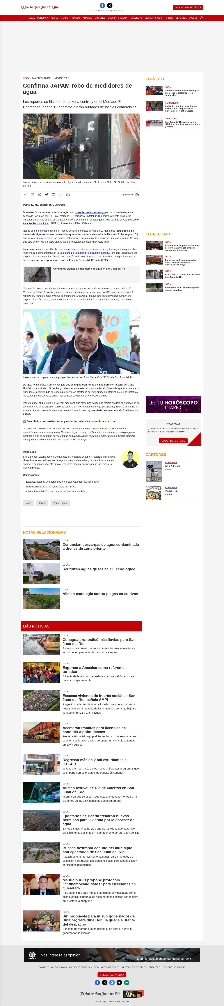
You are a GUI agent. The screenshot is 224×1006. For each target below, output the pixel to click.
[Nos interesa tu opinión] (112, 955)
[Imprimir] (68, 194)
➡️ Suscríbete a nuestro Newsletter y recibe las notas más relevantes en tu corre (69, 421)
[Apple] (119, 982)
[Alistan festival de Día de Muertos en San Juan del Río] (41, 794)
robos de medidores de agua (90, 212)
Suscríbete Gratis (173, 440)
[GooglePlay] (126, 982)
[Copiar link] (60, 194)
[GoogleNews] (112, 982)
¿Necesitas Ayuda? (112, 975)
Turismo (168, 18)
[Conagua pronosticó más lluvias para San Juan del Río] (41, 646)
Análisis (87, 18)
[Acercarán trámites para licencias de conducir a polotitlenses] (41, 736)
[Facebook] (102, 5)
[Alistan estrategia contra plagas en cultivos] (41, 598)
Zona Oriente (60, 503)
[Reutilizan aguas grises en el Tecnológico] (41, 573)
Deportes (181, 18)
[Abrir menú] (23, 18)
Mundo (64, 18)
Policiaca (42, 18)
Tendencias (136, 18)
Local (31, 18)
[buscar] (201, 18)
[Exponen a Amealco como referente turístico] (41, 674)
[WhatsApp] (40, 194)
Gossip (112, 18)
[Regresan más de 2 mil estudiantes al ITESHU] (41, 766)
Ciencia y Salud (153, 18)
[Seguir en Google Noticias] (137, 194)
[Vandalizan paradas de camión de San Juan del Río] (154, 274)
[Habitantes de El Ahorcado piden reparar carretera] (154, 287)
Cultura (122, 18)
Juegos (193, 18)
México (54, 18)
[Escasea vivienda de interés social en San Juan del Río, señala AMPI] (41, 704)
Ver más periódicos (188, 7)
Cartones (99, 18)
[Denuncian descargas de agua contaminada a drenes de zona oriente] (41, 549)
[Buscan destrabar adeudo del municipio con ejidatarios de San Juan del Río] (41, 856)
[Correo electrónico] (53, 194)
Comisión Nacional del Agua (87, 406)
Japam (42, 503)
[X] (109, 5)
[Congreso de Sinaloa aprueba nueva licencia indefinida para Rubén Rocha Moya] (154, 260)
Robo (28, 503)
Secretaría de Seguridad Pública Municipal (82, 253)
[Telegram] (46, 194)
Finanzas (75, 18)
